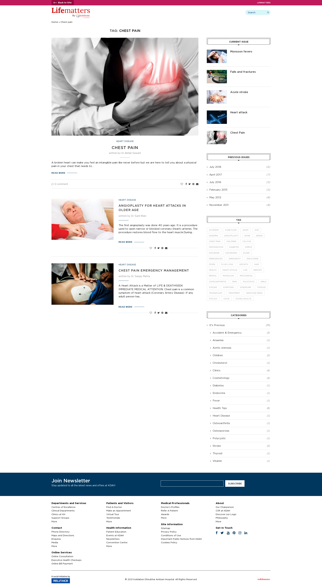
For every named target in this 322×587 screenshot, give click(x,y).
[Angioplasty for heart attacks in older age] (82, 219)
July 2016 (215, 182)
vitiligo (213, 299)
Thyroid (261, 287)
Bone (247, 236)
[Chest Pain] (217, 137)
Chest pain (214, 241)
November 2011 (219, 204)
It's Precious (239, 325)
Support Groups (60, 518)
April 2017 (215, 174)
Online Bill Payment (62, 563)
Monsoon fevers (241, 51)
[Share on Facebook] (186, 184)
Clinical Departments (63, 510)
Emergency (235, 259)
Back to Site (65, 3)
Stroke (213, 287)
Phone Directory (60, 532)
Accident (214, 230)
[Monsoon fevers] (217, 56)
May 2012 (215, 197)
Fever (212, 264)
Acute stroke (239, 92)
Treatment (234, 293)
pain (234, 282)
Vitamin (241, 460)
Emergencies (216, 259)
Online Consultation (62, 556)
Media (54, 542)
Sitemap (165, 528)
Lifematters (264, 3)
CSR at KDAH (223, 510)
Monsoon (228, 276)
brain (259, 236)
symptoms (228, 287)
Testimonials (113, 518)
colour (246, 241)
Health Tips (241, 408)
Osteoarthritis (217, 282)
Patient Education (116, 532)
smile (263, 282)
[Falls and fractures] (217, 76)
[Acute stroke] (217, 97)
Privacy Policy (169, 532)
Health (213, 270)
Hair (256, 264)
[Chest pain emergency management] (82, 284)
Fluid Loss (227, 264)
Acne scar (231, 230)
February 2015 (218, 189)
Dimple (248, 247)
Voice (226, 299)
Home (54, 22)
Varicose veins (254, 293)
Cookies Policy (169, 542)
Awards (165, 514)
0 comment (61, 184)
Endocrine (252, 259)
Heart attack (238, 112)
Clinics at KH (58, 514)
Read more (58, 173)
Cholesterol (241, 362)
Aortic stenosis (241, 347)
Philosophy (222, 518)
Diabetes (234, 247)
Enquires (56, 539)
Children (231, 241)
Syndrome (245, 287)
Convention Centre (116, 542)
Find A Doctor (114, 507)
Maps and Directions (62, 535)
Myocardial (246, 276)
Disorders (231, 253)
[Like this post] (182, 184)
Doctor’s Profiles (170, 507)
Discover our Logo (226, 514)
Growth (243, 264)
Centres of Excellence (63, 507)
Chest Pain (125, 147)
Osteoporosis (241, 430)
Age (257, 230)
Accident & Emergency (241, 332)
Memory (257, 270)
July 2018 (215, 166)
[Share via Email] (197, 184)
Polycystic (249, 282)
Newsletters (113, 539)
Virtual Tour (112, 514)
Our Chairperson (225, 507)
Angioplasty (231, 236)
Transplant (215, 293)
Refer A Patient (169, 510)
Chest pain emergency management (154, 270)
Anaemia (213, 236)
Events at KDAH (115, 535)
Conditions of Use (171, 535)
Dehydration (216, 247)
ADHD (246, 230)
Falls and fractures (243, 71)
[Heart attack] (217, 117)
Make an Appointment (118, 510)
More (54, 521)
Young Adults (243, 299)
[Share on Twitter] (190, 184)
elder (246, 253)
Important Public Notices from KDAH (181, 539)
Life (245, 270)
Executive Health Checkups (66, 560)
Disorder (214, 253)
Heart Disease (125, 141)
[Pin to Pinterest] (193, 184)
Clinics (241, 370)
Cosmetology (241, 377)
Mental (213, 276)
